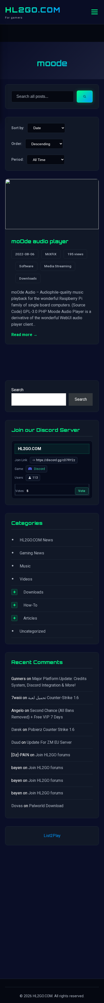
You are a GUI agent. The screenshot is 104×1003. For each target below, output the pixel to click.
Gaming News (32, 553)
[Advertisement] (52, 911)
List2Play (52, 835)
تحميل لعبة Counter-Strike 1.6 (53, 697)
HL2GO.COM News (36, 540)
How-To (30, 605)
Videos (26, 579)
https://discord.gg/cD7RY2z (55, 460)
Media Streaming (57, 266)
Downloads (28, 278)
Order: (16, 144)
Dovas (17, 805)
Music (25, 566)
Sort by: (17, 128)
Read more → (24, 334)
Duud (15, 742)
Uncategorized (32, 631)
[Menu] (94, 12)
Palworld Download (46, 805)
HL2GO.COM (33, 9)
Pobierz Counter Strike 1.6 (51, 729)
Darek (16, 729)
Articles (30, 618)
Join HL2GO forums (52, 755)
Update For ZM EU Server (49, 742)
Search (17, 389)
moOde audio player (39, 241)
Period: (17, 159)
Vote (81, 491)
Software (26, 266)
